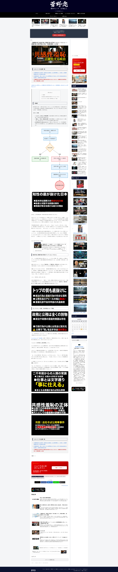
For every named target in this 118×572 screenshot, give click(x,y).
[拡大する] (67, 129)
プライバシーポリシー (79, 569)
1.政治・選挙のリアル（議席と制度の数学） (37, 476)
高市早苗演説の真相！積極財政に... (80, 223)
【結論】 (43, 94)
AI (62, 476)
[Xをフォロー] (78, 383)
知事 (64, 476)
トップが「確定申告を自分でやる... (80, 303)
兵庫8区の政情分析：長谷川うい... (79, 277)
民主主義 (59, 476)
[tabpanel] (36, 23)
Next (87, 23)
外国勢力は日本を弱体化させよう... (80, 259)
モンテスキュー (34, 338)
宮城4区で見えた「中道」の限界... (79, 312)
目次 (49, 92)
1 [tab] (57, 28)
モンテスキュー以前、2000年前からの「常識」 (50, 98)
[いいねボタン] (32, 456)
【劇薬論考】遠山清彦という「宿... (80, 250)
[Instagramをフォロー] (79, 383)
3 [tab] (60, 28)
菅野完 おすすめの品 (71, 569)
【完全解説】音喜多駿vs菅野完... (79, 241)
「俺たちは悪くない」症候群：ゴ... (80, 286)
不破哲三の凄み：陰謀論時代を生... (80, 268)
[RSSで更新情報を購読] (82, 383)
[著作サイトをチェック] (76, 383)
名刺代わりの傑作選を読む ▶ (59, 35)
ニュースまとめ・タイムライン (62, 569)
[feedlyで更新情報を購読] (80, 383)
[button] (62, 482)
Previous (30, 23)
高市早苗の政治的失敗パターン (79, 206)
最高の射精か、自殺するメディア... (80, 188)
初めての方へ (48, 569)
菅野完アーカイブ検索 (54, 569)
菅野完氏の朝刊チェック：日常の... (80, 233)
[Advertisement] (79, 46)
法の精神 (40, 338)
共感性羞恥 (46, 476)
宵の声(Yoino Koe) (79, 346)
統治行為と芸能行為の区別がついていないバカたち (50, 96)
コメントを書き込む (50, 559)
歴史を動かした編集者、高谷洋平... (80, 215)
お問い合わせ (85, 569)
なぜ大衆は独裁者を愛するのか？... (80, 197)
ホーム (44, 569)
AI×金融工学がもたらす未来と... (79, 295)
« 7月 (73, 333)
